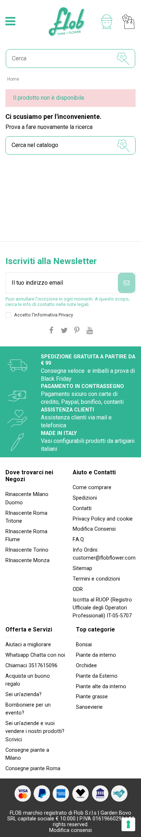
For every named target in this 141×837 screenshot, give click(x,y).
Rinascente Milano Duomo (26, 498)
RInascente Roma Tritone (26, 517)
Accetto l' (43, 315)
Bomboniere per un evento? (28, 709)
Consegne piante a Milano (27, 754)
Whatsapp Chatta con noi (35, 655)
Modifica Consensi (94, 529)
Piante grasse (92, 697)
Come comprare (92, 487)
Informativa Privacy (53, 315)
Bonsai (84, 645)
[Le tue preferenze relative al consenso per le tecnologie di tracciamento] (128, 824)
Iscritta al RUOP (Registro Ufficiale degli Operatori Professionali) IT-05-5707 (102, 608)
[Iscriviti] (126, 283)
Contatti (82, 508)
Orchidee (86, 666)
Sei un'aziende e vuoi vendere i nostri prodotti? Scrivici (34, 731)
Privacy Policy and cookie (103, 519)
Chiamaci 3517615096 (31, 666)
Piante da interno (96, 655)
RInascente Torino (26, 550)
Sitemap (82, 568)
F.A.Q (78, 539)
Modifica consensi (70, 830)
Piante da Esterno (97, 676)
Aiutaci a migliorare (28, 645)
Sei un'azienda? (23, 694)
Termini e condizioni (96, 579)
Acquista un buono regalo (27, 680)
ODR (78, 589)
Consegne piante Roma (32, 768)
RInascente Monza (27, 560)
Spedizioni (85, 498)
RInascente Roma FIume (26, 535)
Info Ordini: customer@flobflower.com (104, 554)
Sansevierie (89, 707)
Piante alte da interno (101, 686)
